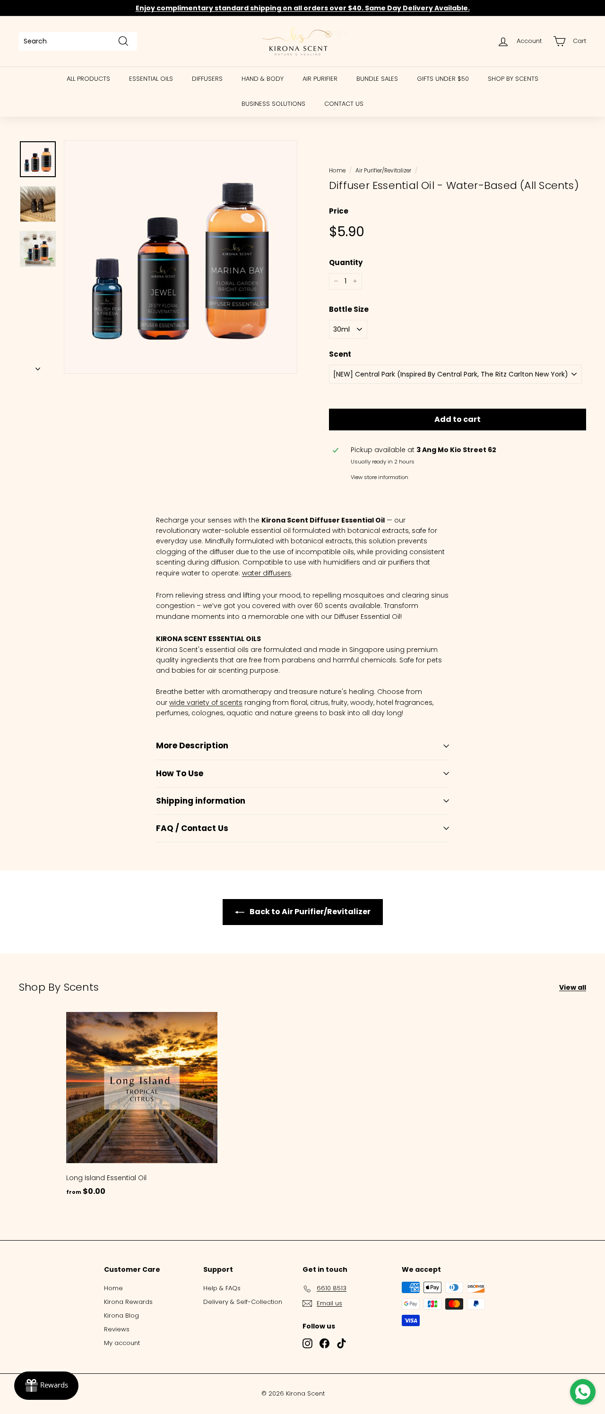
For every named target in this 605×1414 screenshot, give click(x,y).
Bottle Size (349, 309)
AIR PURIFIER (319, 78)
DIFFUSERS (207, 78)
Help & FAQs (222, 1288)
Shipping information (200, 800)
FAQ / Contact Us (192, 828)
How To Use (179, 773)
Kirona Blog (121, 1315)
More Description (192, 745)
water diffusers (266, 573)
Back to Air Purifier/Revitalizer (309, 911)
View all (572, 987)
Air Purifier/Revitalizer (383, 170)
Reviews (117, 1329)
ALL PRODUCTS (88, 78)
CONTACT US (343, 103)
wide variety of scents (205, 702)
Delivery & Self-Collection (242, 1301)
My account (122, 1342)
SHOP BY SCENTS (513, 78)
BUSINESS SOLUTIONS (273, 103)
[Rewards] (46, 1385)
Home (337, 170)
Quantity (346, 262)
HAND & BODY (263, 78)
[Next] (38, 366)
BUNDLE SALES (377, 78)
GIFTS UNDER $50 (443, 78)
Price (338, 211)
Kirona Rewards (128, 1301)
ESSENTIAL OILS (151, 78)
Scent (340, 354)
